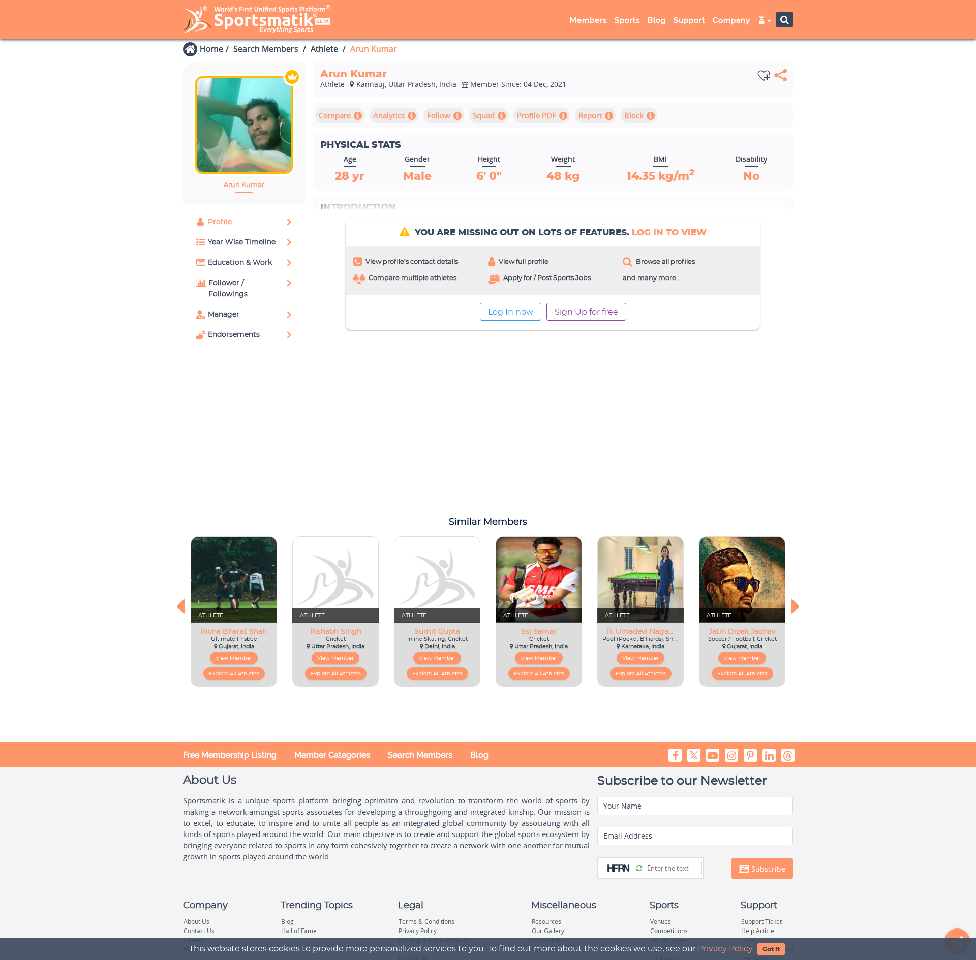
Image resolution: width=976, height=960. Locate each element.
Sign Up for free (586, 312)
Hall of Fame (299, 930)
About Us (196, 921)
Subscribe (767, 869)
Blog (479, 755)
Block (634, 115)
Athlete (324, 48)
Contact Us (199, 930)
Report (590, 115)
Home (211, 48)
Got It (771, 949)
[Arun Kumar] (244, 125)
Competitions (669, 930)
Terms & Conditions (426, 921)
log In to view (669, 232)
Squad (484, 115)
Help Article (757, 930)
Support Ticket (761, 921)
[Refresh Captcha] (639, 867)
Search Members (265, 48)
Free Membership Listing (230, 755)
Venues (660, 921)
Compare (335, 115)
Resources (546, 921)
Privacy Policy (725, 949)
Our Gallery (548, 930)
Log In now (510, 312)
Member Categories (332, 755)
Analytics (389, 115)
